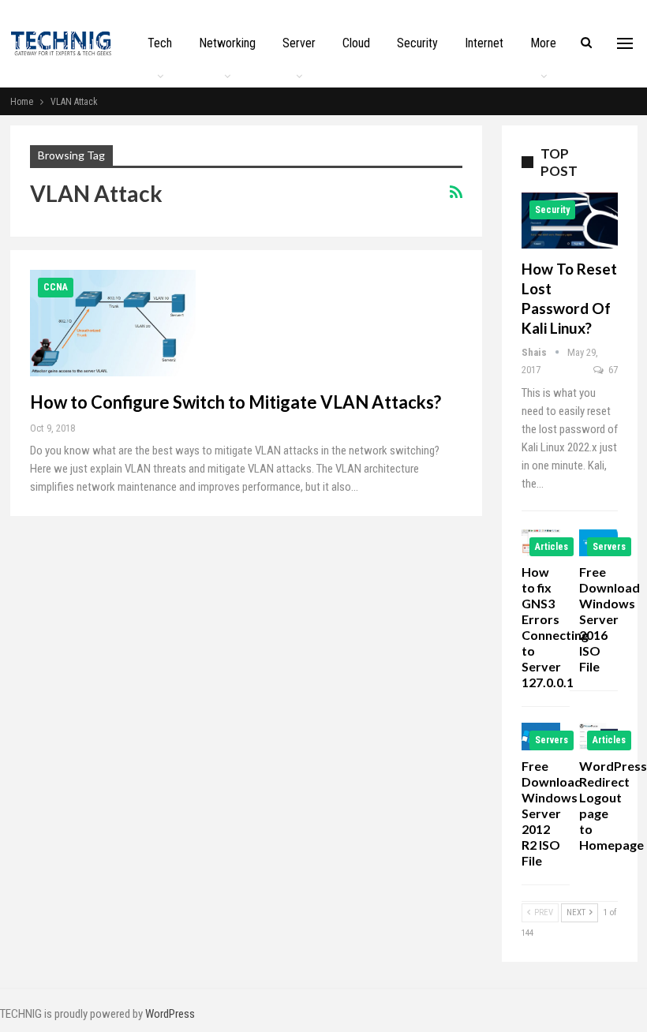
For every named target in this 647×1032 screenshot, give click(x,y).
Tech (160, 43)
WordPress (170, 1014)
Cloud (356, 43)
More (543, 43)
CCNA (55, 287)
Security (417, 43)
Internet (484, 43)
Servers (609, 546)
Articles (551, 546)
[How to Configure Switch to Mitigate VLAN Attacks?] (113, 323)
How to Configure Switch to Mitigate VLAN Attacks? (235, 402)
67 (612, 370)
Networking (227, 43)
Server (299, 43)
